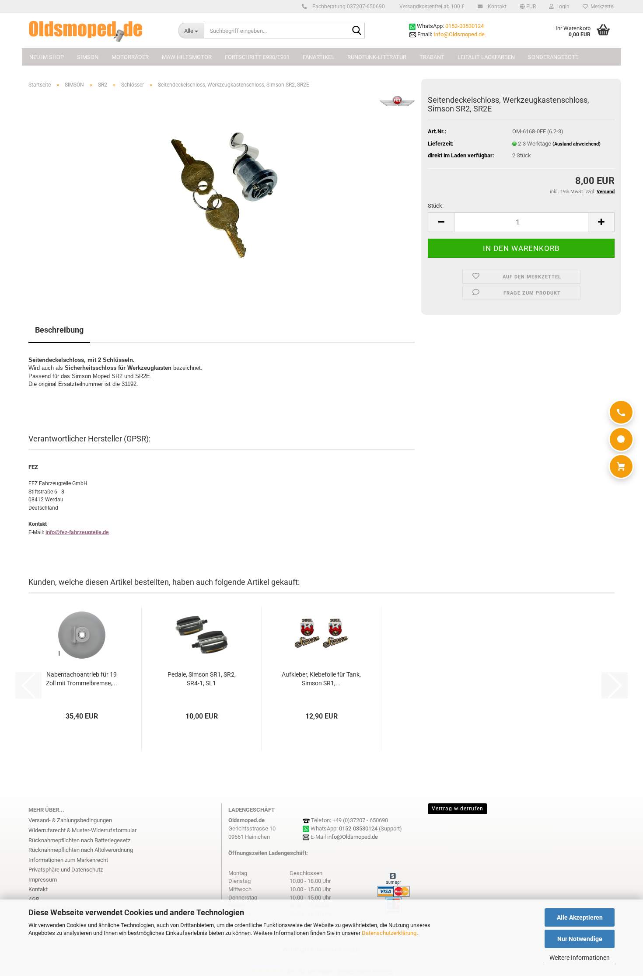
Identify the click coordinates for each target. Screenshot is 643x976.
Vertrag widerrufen (457, 809)
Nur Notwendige (579, 938)
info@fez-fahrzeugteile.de (77, 532)
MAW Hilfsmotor (187, 57)
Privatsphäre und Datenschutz (65, 869)
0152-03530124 (464, 26)
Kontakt (496, 6)
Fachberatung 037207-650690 (348, 6)
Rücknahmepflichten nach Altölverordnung (80, 850)
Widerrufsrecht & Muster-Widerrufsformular (82, 830)
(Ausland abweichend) (576, 144)
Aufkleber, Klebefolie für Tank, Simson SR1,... (321, 679)
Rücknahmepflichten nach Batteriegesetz (79, 840)
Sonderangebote (553, 57)
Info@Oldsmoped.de (459, 34)
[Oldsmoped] (96, 30)
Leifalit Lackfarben (486, 57)
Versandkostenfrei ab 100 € (431, 6)
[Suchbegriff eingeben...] (356, 31)
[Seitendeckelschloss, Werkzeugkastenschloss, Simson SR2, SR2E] (221, 193)
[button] (527, 6)
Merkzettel (601, 6)
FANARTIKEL (318, 57)
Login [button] (562, 6)
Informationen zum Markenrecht (68, 860)
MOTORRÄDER (130, 57)
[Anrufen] (621, 412)
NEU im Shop (46, 57)
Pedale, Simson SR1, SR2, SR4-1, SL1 (202, 679)
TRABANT (431, 57)
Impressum (42, 879)
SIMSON (87, 57)
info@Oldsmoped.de (352, 837)
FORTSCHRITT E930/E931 (257, 57)
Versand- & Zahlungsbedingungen (70, 820)
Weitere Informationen (579, 957)
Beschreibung (59, 329)
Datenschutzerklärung (389, 933)
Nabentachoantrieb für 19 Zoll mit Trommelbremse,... (81, 679)
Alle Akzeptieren (580, 917)
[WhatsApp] (621, 439)
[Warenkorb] (621, 466)
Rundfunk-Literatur (376, 57)
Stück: (436, 205)
